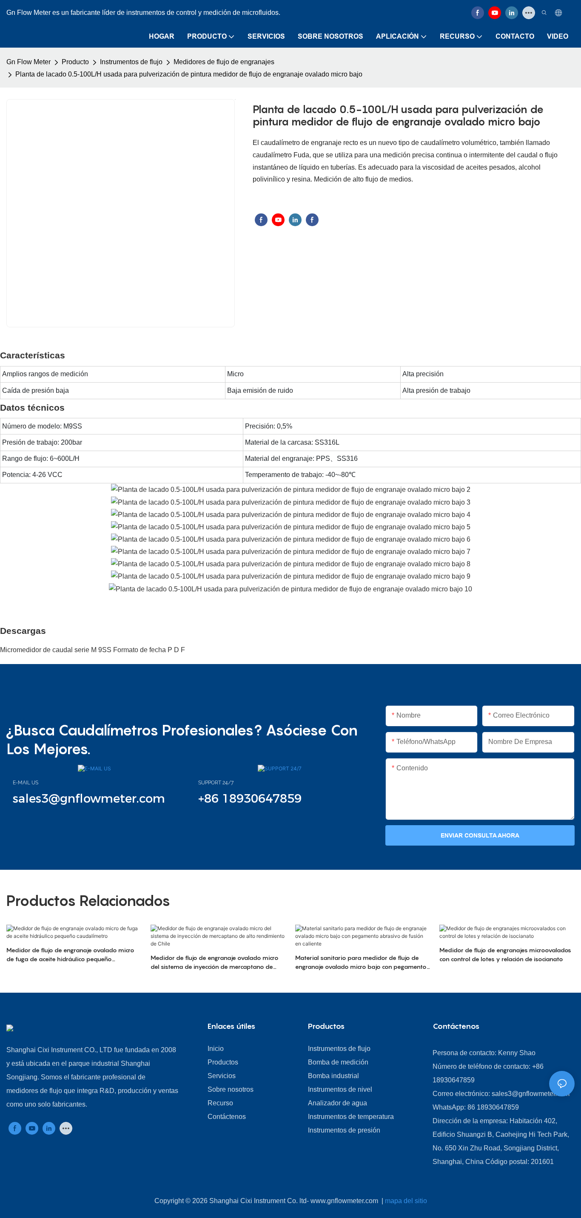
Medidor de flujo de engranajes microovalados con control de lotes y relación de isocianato (505, 954)
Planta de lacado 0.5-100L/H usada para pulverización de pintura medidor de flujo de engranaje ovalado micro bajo (188, 74)
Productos (223, 1062)
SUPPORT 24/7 (216, 783)
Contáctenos (227, 1116)
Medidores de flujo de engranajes (224, 61)
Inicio (216, 1048)
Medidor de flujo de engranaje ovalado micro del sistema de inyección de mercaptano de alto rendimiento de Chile (215, 962)
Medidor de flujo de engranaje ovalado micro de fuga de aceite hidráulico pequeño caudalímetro (70, 954)
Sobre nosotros (230, 1089)
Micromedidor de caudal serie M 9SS (56, 649)
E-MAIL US (25, 783)
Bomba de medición (338, 1062)
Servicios (222, 1075)
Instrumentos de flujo (131, 61)
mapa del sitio (406, 1200)
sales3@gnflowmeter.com (531, 1093)
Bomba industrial (333, 1075)
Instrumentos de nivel (340, 1089)
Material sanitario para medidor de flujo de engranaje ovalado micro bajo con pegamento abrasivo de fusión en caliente (361, 962)
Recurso (220, 1103)
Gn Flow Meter (28, 61)
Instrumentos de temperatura (351, 1116)
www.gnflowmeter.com (345, 1200)
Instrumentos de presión (344, 1130)
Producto (75, 61)
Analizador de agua (337, 1103)
